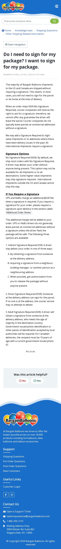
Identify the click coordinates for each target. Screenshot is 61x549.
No (24, 380)
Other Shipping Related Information (25, 33)
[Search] (54, 21)
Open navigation (16, 44)
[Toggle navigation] (56, 6)
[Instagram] (12, 494)
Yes (39, 380)
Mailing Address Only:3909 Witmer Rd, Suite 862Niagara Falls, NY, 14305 (20, 529)
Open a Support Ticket (19, 511)
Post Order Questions (14, 466)
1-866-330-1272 (15, 521)
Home (8, 30)
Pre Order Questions (14, 461)
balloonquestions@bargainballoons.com (28, 516)
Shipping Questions (46, 30)
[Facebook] (5, 494)
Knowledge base (23, 30)
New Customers (11, 470)
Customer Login (11, 486)
